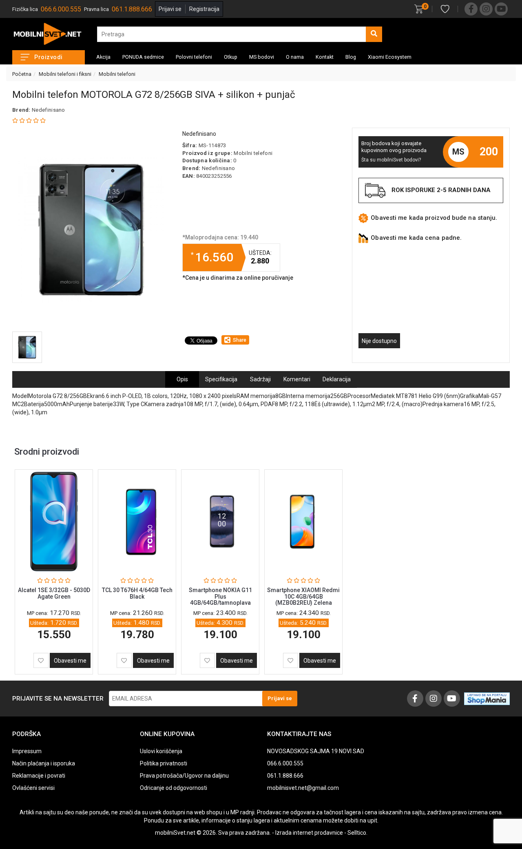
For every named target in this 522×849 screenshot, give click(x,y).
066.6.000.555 (61, 9)
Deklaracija (337, 379)
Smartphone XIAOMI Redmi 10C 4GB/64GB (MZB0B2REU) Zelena (303, 596)
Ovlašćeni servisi (33, 788)
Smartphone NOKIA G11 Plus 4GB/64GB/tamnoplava (220, 596)
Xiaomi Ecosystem (389, 57)
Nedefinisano (48, 110)
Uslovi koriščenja (161, 751)
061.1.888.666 (132, 9)
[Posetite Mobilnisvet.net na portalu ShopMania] (487, 698)
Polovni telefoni (194, 57)
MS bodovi (261, 57)
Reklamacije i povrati (38, 775)
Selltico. (357, 832)
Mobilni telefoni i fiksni (65, 74)
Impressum (27, 751)
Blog (350, 57)
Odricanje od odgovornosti (173, 788)
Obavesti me (70, 660)
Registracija (204, 9)
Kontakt (325, 57)
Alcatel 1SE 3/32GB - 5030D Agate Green (54, 593)
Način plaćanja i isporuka (43, 763)
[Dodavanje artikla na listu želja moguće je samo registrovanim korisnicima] (41, 660)
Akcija (103, 57)
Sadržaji (260, 379)
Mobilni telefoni (117, 74)
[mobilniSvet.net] (48, 34)
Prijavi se (170, 9)
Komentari (296, 379)
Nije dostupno (379, 341)
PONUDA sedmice (143, 57)
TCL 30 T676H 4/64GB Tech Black (137, 593)
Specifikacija (221, 379)
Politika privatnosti (163, 763)
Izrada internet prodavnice (309, 832)
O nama (295, 57)
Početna (21, 74)
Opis (182, 379)
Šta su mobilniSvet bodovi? (391, 160)
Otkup (230, 57)
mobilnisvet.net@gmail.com (303, 788)
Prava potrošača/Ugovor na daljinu (184, 775)
